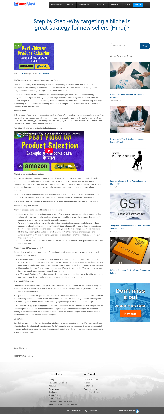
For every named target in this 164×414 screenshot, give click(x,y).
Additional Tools (90, 389)
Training (87, 383)
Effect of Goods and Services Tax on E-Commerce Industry (130, 271)
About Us (52, 386)
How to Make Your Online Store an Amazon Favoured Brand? (127, 140)
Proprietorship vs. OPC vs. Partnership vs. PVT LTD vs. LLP (128, 182)
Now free (130, 314)
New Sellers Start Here (58, 383)
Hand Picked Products (93, 392)
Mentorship (88, 386)
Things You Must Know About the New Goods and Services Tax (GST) (130, 227)
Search (145, 46)
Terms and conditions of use (60, 401)
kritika (23, 74)
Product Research (91, 379)
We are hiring (54, 389)
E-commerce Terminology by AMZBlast (64, 404)
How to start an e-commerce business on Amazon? (126, 96)
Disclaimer (53, 392)
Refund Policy (54, 395)
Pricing (51, 379)
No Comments (44, 74)
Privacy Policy (54, 398)
